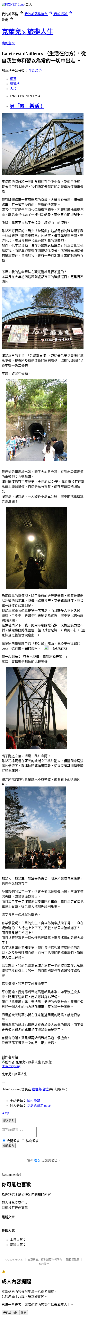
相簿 (13, 79)
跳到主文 (8, 43)
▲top (5, 1113)
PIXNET (19, 1259)
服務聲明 (44, 1263)
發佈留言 (8, 1145)
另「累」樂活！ (27, 106)
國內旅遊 (33, 1100)
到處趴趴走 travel (39, 1105)
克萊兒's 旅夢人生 (27, 31)
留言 (46, 1089)
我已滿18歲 (10, 1312)
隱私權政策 (72, 1259)
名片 (13, 88)
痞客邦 (37, 1089)
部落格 (15, 84)
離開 (23, 1312)
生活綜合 (35, 70)
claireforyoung (11, 1066)
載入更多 (8, 1120)
